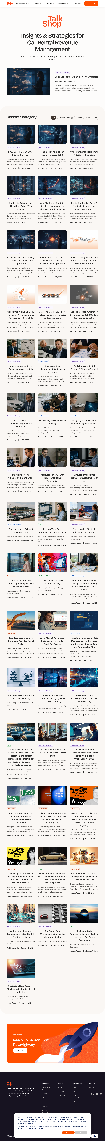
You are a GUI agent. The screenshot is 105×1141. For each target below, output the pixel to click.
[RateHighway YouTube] (101, 1094)
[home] (10, 3)
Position (44, 1094)
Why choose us (62, 1096)
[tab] (53, 118)
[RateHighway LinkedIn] (96, 1094)
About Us (61, 1087)
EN (96, 1136)
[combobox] (94, 1136)
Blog (74, 1087)
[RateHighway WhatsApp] (92, 1094)
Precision (45, 1102)
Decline (81, 1132)
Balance (44, 1098)
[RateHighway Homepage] (10, 1084)
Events (75, 1091)
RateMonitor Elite (46, 1088)
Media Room (77, 1102)
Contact (92, 1087)
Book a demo (91, 3)
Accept (68, 1132)
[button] (22, 3)
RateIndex (45, 1106)
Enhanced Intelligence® (46, 1111)
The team (61, 1091)
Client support (76, 1096)
